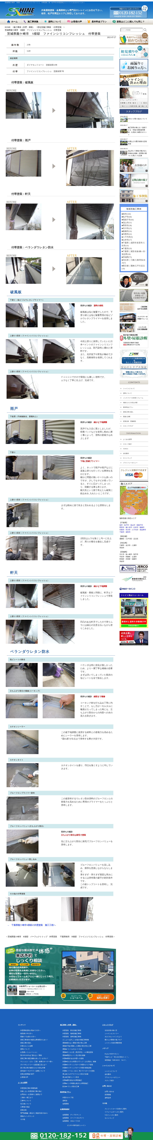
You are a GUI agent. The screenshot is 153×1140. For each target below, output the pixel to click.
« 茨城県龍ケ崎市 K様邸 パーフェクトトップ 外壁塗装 (31, 937)
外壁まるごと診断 (26, 1046)
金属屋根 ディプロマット (72, 1115)
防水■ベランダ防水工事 (71, 1086)
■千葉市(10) (127, 248)
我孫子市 (140, 525)
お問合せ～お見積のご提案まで (31, 1094)
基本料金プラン (128, 407)
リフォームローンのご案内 (114, 1112)
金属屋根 (66, 1104)
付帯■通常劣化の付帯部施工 (72, 1080)
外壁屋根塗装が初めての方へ (30, 1030)
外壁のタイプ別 (68, 1097)
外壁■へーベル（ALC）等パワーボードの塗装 (79, 1071)
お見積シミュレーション (28, 1052)
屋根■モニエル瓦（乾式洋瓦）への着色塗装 (78, 1052)
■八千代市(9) (127, 237)
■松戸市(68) (127, 217)
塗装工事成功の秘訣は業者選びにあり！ (34, 1040)
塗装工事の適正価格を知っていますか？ (34, 1058)
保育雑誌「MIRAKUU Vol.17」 (116, 1060)
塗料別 (65, 1101)
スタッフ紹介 (127, 444)
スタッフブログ (128, 426)
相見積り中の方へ (26, 1033)
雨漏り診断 (126, 416)
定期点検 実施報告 (129, 421)
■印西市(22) (127, 234)
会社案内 (126, 453)
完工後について (25, 1104)
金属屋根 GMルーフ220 (71, 1121)
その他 (22, 1119)
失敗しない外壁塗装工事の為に (31, 1091)
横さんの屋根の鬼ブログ (113, 1040)
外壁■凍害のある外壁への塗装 (73, 1058)
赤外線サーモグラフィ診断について (32, 1071)
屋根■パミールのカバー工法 (72, 1049)
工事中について (25, 1101)
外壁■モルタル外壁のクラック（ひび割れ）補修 (79, 1061)
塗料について (127, 393)
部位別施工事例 (44, 27)
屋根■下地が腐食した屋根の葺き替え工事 (77, 1046)
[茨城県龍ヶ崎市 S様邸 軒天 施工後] (90, 238)
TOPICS (125, 449)
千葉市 (122, 532)
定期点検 (23, 1110)
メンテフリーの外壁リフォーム (133, 398)
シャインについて (129, 388)
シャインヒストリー (112, 1033)
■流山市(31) (127, 223)
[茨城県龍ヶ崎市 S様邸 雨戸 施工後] (90, 184)
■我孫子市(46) (128, 220)
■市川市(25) (127, 228)
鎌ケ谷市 (129, 527)
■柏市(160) (126, 214)
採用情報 (108, 1095)
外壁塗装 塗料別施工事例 (72, 1036)
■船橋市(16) (127, 231)
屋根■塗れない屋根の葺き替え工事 (75, 1043)
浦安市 (128, 532)
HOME (8, 27)
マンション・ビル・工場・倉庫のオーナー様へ (36, 1061)
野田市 (122, 527)
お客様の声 (24, 1077)
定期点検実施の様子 (27, 1074)
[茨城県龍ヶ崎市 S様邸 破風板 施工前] (23, 117)
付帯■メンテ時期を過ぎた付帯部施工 (75, 1083)
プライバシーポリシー (130, 463)
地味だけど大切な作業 (130, 402)
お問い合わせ (109, 1091)
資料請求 (108, 1098)
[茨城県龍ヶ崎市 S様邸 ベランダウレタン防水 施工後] (84, 283)
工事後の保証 (25, 1107)
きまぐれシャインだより (113, 1036)
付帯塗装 (58, 27)
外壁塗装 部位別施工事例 (72, 1030)
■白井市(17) (127, 240)
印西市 (122, 530)
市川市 (128, 530)
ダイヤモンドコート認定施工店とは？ (33, 1065)
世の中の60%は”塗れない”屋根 (31, 1055)
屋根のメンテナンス (27, 1116)
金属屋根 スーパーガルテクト (73, 1118)
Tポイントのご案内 (111, 1115)
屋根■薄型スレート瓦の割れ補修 (74, 1055)
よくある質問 (127, 439)
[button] (64, 990)
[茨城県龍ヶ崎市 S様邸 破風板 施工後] (90, 126)
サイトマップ (127, 458)
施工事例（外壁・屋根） (24, 27)
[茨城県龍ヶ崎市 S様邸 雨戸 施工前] (23, 175)
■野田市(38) (127, 225)
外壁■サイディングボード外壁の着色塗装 (77, 1068)
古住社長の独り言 (111, 1030)
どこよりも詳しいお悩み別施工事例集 (76, 1040)
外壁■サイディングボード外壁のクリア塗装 (78, 1065)
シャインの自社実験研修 (113, 1043)
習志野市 (143, 530)
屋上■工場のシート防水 (71, 1077)
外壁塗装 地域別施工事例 (72, 1033)
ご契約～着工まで (26, 1097)
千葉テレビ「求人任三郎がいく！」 (117, 1057)
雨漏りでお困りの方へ (28, 1036)
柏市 (121, 525)
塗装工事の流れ (128, 412)
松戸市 (126, 525)
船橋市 (142, 527)
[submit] (145, 30)
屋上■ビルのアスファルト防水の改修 (75, 1074)
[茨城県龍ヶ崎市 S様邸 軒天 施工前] (23, 229)
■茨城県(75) (127, 257)
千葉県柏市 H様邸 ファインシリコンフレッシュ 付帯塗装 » (87, 937)
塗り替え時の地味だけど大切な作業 (32, 1068)
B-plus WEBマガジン (112, 1054)
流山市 (132, 525)
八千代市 (135, 530)
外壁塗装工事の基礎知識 (28, 1088)
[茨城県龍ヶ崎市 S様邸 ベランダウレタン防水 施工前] (23, 282)
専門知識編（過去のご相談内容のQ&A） (34, 1113)
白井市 (136, 527)
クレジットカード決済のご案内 (115, 1109)
